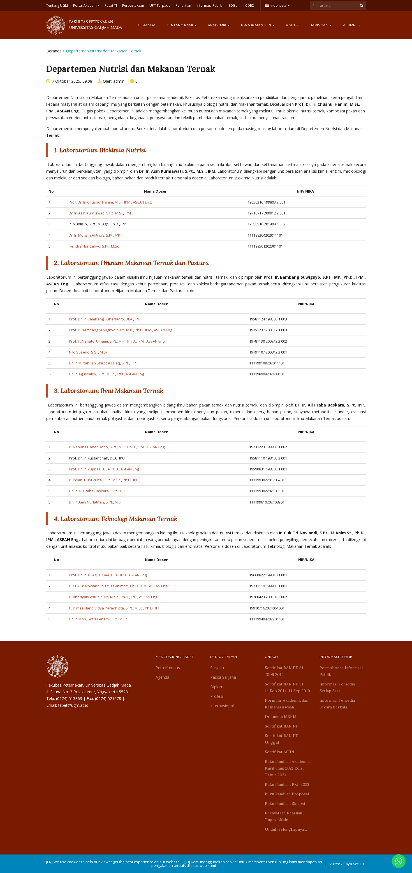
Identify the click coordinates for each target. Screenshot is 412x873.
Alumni (350, 25)
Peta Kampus (168, 667)
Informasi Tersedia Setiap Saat (337, 687)
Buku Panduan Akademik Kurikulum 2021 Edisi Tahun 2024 (287, 768)
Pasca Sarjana (223, 677)
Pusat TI (111, 5)
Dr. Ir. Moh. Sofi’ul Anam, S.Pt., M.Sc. (98, 619)
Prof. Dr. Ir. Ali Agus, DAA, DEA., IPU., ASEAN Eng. (108, 575)
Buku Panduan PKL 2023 (287, 784)
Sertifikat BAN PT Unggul (281, 739)
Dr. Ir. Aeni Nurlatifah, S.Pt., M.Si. (95, 502)
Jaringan (319, 25)
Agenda (162, 677)
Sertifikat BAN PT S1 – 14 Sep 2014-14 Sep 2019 (287, 687)
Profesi (216, 696)
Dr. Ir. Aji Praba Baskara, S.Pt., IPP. (97, 490)
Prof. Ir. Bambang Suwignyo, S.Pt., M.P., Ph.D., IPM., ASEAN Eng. (121, 329)
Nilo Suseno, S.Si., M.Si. (88, 352)
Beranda (147, 25)
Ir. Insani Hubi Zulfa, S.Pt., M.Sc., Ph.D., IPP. (104, 479)
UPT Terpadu (159, 5)
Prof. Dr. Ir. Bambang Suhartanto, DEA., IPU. (105, 319)
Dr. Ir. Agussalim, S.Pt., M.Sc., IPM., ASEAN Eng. (107, 374)
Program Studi (256, 25)
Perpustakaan (133, 5)
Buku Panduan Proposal (287, 793)
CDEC (249, 5)
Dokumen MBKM (281, 716)
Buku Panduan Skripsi (285, 803)
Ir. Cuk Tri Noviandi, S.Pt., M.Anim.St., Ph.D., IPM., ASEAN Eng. (118, 585)
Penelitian (183, 5)
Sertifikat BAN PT (281, 726)
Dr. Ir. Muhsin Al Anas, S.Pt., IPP (94, 235)
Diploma (218, 686)
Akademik (217, 25)
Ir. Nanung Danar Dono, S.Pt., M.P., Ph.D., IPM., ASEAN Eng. (117, 446)
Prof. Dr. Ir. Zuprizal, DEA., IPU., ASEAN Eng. (104, 469)
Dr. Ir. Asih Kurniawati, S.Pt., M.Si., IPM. (100, 213)
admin (118, 81)
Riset (291, 25)
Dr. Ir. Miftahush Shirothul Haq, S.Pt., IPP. (103, 363)
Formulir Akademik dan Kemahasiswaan (286, 704)
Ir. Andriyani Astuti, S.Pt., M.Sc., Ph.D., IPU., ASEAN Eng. (113, 596)
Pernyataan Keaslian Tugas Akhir (283, 816)
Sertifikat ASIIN (279, 751)
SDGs (233, 5)
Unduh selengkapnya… (286, 829)
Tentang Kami (180, 25)
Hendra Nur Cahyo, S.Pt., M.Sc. (94, 246)
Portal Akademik (86, 5)
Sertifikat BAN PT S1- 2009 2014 (285, 671)
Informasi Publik (209, 5)
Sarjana (217, 667)
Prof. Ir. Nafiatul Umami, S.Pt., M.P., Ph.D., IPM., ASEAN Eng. (117, 341)
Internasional (222, 705)
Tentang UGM (57, 5)
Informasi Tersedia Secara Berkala (337, 704)
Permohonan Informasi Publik (341, 671)
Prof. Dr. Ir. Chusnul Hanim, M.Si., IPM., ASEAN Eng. (110, 202)
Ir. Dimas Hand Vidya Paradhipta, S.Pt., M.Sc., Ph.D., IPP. (115, 608)
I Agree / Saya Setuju (346, 863)
